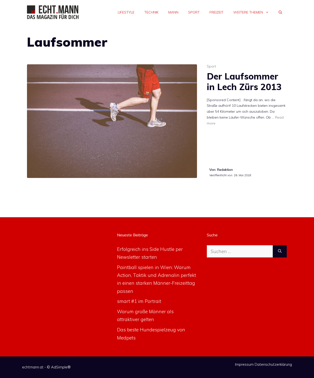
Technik (151, 12)
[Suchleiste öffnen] (280, 12)
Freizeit (216, 12)
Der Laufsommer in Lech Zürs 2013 (244, 81)
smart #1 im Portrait (139, 301)
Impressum (244, 364)
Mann (173, 12)
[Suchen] (280, 251)
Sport (194, 12)
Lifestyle (126, 12)
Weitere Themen (248, 12)
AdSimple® (61, 367)
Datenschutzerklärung (273, 364)
